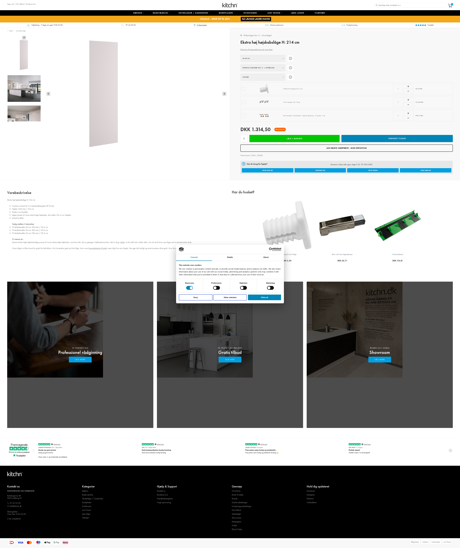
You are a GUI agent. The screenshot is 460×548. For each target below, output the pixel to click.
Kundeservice (31, 4)
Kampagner (236, 521)
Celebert (425, 542)
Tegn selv (10, 4)
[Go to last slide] (24, 38)
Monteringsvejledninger (241, 506)
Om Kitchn (236, 491)
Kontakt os (320, 170)
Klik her (229, 359)
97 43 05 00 (131, 25)
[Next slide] (24, 117)
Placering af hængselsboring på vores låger (256, 49)
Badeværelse (87, 495)
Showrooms (236, 518)
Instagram (311, 495)
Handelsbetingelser (165, 498)
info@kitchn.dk (16, 506)
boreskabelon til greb (98, 248)
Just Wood (86, 510)
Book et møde (237, 495)
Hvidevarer (86, 506)
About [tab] (266, 257)
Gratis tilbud (230, 352)
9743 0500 (368, 164)
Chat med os (426, 170)
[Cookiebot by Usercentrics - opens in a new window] (270, 249)
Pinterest (310, 498)
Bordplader (86, 502)
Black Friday (237, 529)
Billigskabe (415, 542)
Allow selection (230, 297)
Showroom (379, 352)
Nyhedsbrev (312, 502)
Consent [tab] (194, 257)
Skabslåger (236, 514)
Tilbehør (85, 518)
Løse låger (86, 514)
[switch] (216, 288)
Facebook (311, 491)
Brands (234, 498)
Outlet (234, 525)
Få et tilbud (20, 4)
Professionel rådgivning (80, 352)
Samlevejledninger (239, 502)
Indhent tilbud (397, 138)
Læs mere (80, 359)
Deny (195, 297)
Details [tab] (230, 257)
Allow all (264, 297)
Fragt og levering (164, 502)
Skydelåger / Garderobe (92, 498)
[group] (24, 55)
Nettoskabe (436, 542)
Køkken (85, 491)
